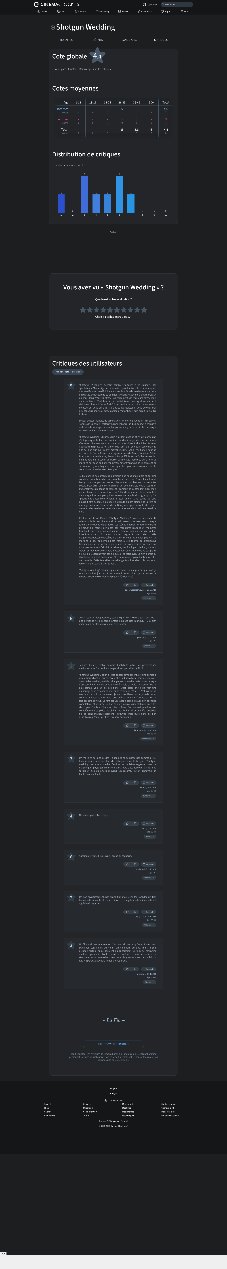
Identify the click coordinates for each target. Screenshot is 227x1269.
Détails (98, 40)
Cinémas (82, 11)
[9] (137, 310)
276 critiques (149, 925)
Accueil (44, 11)
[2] (89, 310)
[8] (130, 310)
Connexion (152, 4)
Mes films (126, 1108)
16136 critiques (148, 738)
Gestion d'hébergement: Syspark (113, 1121)
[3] (96, 310)
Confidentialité (115, 1100)
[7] (123, 310)
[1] (83, 310)
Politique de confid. (170, 1115)
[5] (110, 310)
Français (113, 1093)
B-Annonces (146, 11)
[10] (144, 310)
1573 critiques (148, 795)
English (113, 1088)
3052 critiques (148, 598)
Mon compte (128, 1104)
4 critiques (150, 836)
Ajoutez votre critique (113, 1044)
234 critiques (149, 877)
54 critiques (149, 982)
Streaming (104, 11)
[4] (103, 310)
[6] (117, 310)
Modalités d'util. (168, 1111)
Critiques (161, 40)
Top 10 (168, 11)
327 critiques (149, 645)
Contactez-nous (168, 1104)
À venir (125, 11)
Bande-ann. (129, 40)
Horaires (66, 40)
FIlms (62, 11)
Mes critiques (128, 1115)
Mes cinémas (128, 1111)
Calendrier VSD (90, 1111)
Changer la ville (168, 1108)
